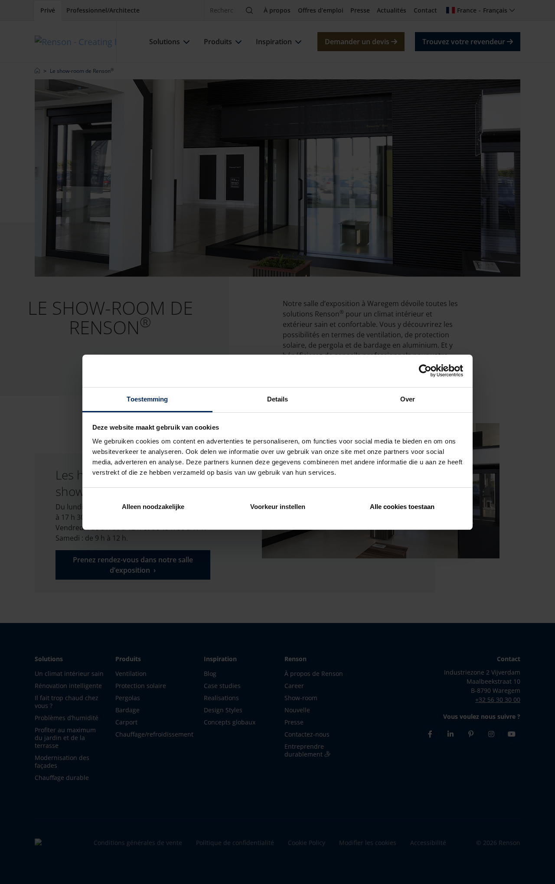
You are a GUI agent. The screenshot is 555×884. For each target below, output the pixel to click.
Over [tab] (407, 399)
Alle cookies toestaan (402, 506)
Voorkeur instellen (277, 506)
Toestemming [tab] (147, 399)
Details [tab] (277, 399)
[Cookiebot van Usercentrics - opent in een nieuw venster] (425, 370)
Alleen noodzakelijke (153, 506)
